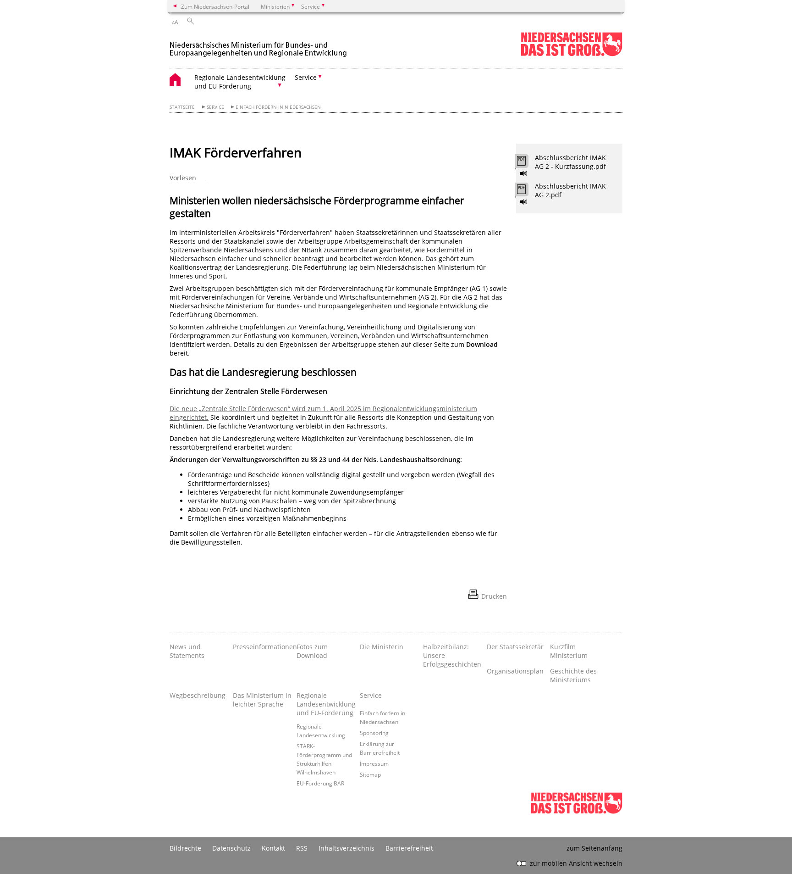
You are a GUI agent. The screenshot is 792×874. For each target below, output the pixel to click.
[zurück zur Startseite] (259, 45)
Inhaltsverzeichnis (346, 848)
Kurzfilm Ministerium (569, 651)
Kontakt (273, 848)
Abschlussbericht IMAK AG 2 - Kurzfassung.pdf (570, 162)
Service (215, 107)
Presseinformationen (262, 646)
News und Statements (187, 651)
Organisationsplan (515, 671)
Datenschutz (231, 848)
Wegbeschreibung (198, 695)
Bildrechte (185, 848)
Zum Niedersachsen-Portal (215, 6)
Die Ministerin (381, 646)
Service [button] (306, 77)
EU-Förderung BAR (320, 783)
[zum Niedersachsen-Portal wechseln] (571, 54)
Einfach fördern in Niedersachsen (278, 107)
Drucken (494, 596)
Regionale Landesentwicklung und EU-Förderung (326, 704)
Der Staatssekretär (515, 646)
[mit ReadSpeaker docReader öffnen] (524, 173)
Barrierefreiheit (409, 848)
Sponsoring (374, 732)
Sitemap (370, 774)
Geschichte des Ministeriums (573, 675)
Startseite (182, 107)
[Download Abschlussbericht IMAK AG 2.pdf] (526, 192)
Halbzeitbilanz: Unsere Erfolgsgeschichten (452, 655)
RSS (302, 848)
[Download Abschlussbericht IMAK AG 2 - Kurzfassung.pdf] (526, 163)
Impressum (374, 763)
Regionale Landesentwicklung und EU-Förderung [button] (240, 81)
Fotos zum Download (312, 651)
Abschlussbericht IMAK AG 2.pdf (570, 190)
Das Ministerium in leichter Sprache (262, 699)
